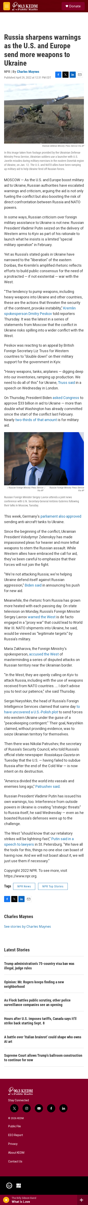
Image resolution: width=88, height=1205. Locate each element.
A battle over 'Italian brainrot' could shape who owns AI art (42, 1039)
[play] (6, 1200)
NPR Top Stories (52, 886)
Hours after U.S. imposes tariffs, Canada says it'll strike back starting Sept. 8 (40, 1020)
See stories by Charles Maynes (27, 926)
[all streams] (82, 1200)
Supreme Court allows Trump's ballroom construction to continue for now (43, 1057)
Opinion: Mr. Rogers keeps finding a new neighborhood (34, 984)
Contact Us (15, 1161)
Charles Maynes (28, 72)
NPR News (24, 886)
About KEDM (16, 1152)
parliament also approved (61, 516)
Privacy (13, 1143)
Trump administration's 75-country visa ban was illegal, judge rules (39, 965)
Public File (14, 1126)
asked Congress (66, 398)
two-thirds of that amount (36, 420)
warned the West (41, 617)
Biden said (33, 585)
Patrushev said (47, 786)
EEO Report (15, 1135)
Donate (75, 6)
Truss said (66, 382)
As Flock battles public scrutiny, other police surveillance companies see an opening (37, 1002)
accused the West (44, 654)
